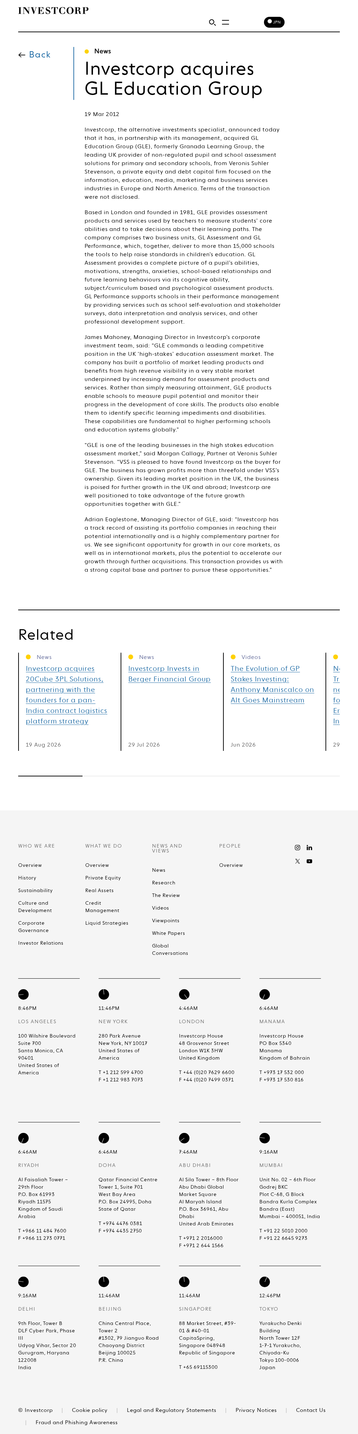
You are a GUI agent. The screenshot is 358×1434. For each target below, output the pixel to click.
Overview (30, 865)
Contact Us (311, 1410)
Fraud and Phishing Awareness (77, 1422)
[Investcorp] (53, 10)
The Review (166, 895)
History (27, 878)
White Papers (168, 933)
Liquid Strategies (107, 923)
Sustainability (35, 890)
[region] (179, 776)
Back (40, 55)
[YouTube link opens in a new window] (309, 861)
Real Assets (99, 890)
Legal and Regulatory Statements (172, 1410)
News (159, 870)
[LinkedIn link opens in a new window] (309, 847)
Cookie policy (90, 1410)
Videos (160, 908)
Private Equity (103, 878)
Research (164, 883)
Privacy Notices (257, 1410)
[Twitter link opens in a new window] (297, 861)
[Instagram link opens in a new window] (297, 847)
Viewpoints (166, 920)
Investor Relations (41, 943)
